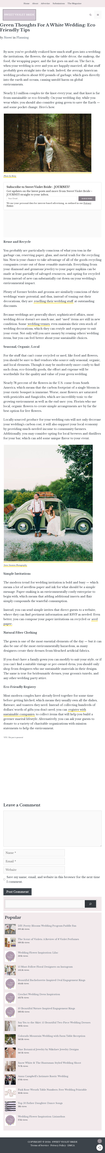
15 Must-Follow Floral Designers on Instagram (45, 966)
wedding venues (39, 324)
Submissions (59, 3)
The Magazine (74, 3)
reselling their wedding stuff (53, 301)
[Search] (90, 904)
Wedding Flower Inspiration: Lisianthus (41, 1116)
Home (27, 3)
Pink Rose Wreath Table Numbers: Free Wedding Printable (52, 1089)
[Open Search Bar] (90, 15)
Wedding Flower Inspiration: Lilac (38, 952)
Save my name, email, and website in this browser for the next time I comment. (53, 879)
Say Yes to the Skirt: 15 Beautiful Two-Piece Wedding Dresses (54, 1022)
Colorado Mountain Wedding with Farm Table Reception (51, 1036)
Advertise (45, 3)
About (35, 3)
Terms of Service (39, 1145)
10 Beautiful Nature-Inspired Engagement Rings (46, 1008)
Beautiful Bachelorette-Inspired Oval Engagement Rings (51, 980)
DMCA (71, 1145)
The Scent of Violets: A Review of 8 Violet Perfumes (48, 939)
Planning (22, 37)
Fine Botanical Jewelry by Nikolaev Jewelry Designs (48, 1049)
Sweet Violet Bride (19, 14)
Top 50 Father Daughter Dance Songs (40, 1103)
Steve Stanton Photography (15, 565)
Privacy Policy (58, 1145)
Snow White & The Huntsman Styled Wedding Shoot (49, 1062)
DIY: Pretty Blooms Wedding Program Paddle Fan (47, 925)
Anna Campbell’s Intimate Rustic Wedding (43, 1076)
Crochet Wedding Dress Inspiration (39, 994)
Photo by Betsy (10, 176)
